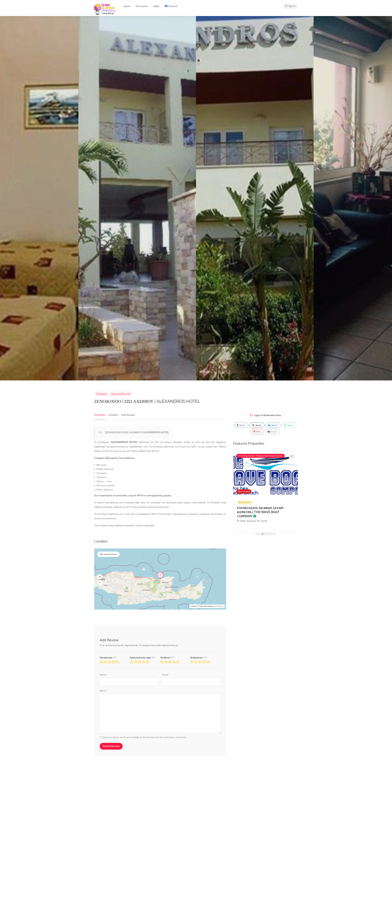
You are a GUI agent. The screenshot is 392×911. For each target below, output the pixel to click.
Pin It (258, 432)
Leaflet (193, 606)
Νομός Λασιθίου (118, 394)
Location (113, 414)
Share (242, 425)
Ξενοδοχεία (101, 394)
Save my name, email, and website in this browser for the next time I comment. (145, 737)
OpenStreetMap (206, 606)
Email (166, 675)
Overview (99, 414)
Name (104, 675)
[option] (255, 198)
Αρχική (126, 6)
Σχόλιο (104, 691)
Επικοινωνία (142, 6)
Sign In (292, 6)
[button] (99, 576)
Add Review (128, 414)
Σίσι (129, 394)
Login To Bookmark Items (267, 415)
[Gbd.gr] (104, 8)
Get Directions (110, 554)
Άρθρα (156, 6)
